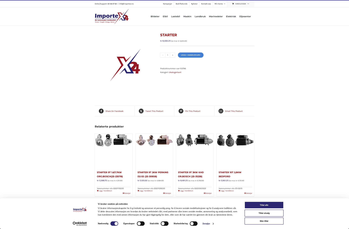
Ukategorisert (175, 72)
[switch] (141, 223)
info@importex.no (126, 4)
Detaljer (206, 223)
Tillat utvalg (264, 213)
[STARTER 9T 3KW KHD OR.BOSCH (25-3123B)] (195, 150)
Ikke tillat (264, 221)
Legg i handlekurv (190, 55)
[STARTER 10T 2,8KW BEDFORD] (235, 150)
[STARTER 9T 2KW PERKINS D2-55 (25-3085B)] (154, 150)
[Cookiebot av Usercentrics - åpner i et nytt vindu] (80, 224)
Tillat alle (264, 205)
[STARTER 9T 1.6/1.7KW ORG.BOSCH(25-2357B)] (114, 150)
